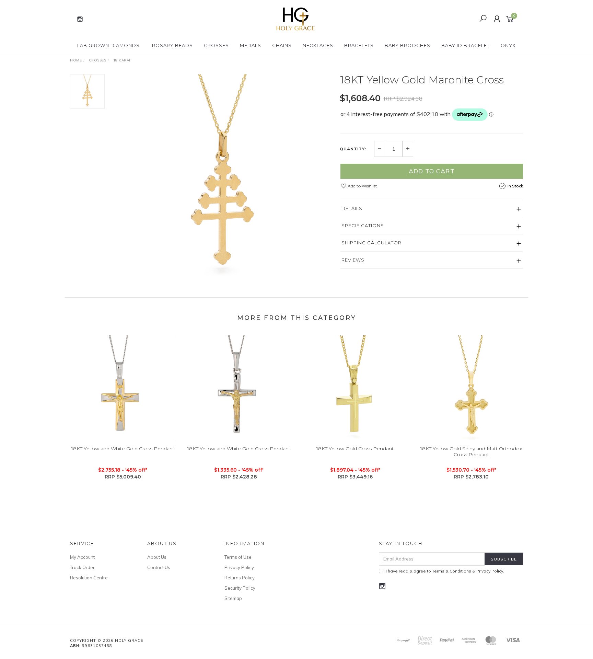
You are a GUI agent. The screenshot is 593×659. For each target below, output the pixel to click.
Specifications (362, 225)
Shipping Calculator (371, 242)
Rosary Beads (172, 45)
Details (351, 208)
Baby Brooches (407, 45)
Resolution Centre (89, 577)
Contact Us (158, 567)
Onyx (508, 45)
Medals (250, 45)
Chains (282, 45)
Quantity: (353, 149)
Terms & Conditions (451, 571)
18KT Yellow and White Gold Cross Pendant (122, 449)
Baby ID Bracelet (465, 45)
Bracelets (359, 45)
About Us (156, 557)
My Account (82, 557)
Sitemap (233, 598)
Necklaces (318, 45)
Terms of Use (238, 557)
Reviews (352, 260)
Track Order (82, 567)
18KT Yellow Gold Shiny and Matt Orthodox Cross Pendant (471, 452)
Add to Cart (432, 171)
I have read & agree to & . (445, 571)
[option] (222, 177)
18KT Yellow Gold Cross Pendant (355, 449)
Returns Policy (239, 577)
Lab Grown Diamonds (108, 45)
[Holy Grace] (295, 18)
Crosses (216, 45)
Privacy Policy (239, 567)
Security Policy (239, 588)
